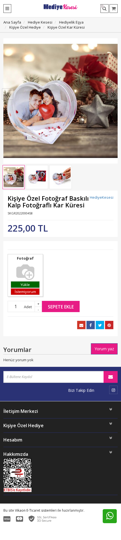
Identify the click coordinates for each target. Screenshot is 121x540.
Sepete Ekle (61, 307)
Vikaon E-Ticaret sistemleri (36, 510)
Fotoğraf (25, 258)
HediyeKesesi (101, 197)
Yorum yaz (104, 348)
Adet (28, 306)
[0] (113, 8)
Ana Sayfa (12, 22)
